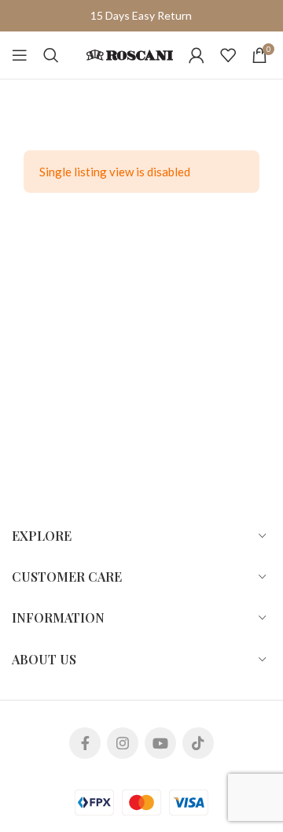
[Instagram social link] (122, 743)
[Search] (51, 55)
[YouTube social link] (160, 743)
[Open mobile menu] (19, 55)
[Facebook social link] (85, 743)
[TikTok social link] (198, 743)
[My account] (196, 55)
